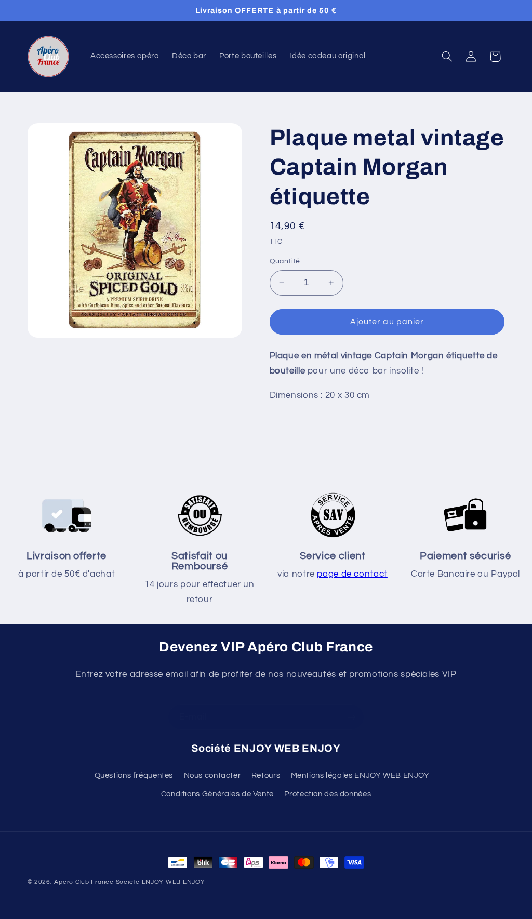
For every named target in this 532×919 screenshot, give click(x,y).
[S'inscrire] (352, 717)
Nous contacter (212, 775)
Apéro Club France (84, 882)
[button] (447, 57)
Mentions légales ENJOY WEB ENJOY (360, 775)
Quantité (285, 261)
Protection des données (327, 794)
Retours (265, 775)
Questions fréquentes (134, 775)
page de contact (352, 574)
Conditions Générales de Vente (217, 794)
